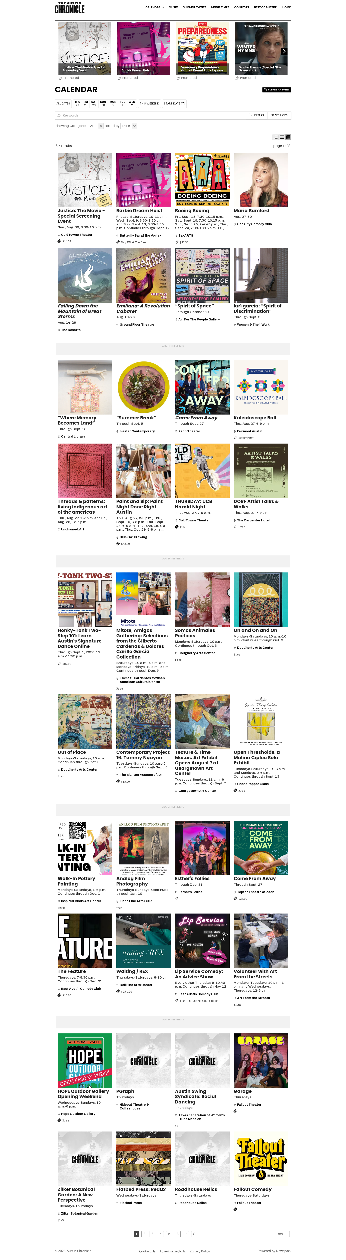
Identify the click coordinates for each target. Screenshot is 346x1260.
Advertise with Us (172, 1251)
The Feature (72, 971)
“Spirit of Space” (194, 306)
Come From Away (255, 878)
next (281, 1234)
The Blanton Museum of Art (141, 774)
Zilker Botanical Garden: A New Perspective (76, 1195)
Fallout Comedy (253, 1189)
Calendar (153, 7)
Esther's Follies (192, 878)
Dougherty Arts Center (196, 653)
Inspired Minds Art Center (81, 901)
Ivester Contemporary (137, 431)
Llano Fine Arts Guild (136, 901)
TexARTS (185, 235)
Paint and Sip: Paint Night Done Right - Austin (139, 507)
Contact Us (147, 1251)
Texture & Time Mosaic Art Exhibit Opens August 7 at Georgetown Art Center (196, 763)
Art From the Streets (253, 998)
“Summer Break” (136, 418)
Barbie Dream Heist (139, 211)
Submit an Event (278, 89)
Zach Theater (189, 431)
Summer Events (194, 7)
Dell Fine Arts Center (136, 985)
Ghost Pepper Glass (253, 784)
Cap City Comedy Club (254, 224)
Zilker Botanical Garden (79, 1213)
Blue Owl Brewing (133, 537)
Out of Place (72, 752)
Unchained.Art (72, 529)
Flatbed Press (131, 1203)
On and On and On (255, 630)
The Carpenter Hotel (253, 520)
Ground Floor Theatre (137, 324)
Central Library (73, 436)
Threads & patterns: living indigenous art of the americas (82, 507)
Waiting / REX (132, 971)
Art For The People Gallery (199, 319)
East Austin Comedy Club (81, 988)
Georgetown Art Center (197, 790)
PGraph (125, 1091)
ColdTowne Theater (77, 234)
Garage (243, 1091)
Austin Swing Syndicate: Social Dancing (195, 1096)
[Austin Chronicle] (69, 7)
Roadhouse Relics (196, 1189)
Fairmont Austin (249, 431)
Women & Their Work (253, 324)
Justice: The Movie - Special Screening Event (81, 216)
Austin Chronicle (79, 1251)
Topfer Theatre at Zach (255, 892)
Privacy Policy (200, 1251)
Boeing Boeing (192, 211)
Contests (241, 7)
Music (173, 7)
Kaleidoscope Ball (255, 418)
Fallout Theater (249, 1104)
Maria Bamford (252, 211)
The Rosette (71, 330)
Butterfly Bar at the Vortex (140, 235)
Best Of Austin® (265, 7)
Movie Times (220, 7)
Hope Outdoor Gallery (78, 1113)
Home (286, 7)
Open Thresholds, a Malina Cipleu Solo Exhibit (257, 757)
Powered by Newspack (274, 1251)
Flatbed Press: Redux (141, 1189)
